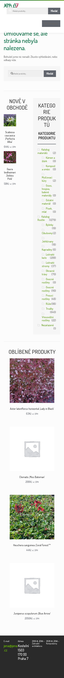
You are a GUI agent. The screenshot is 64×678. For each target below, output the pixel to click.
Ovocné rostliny (48, 280)
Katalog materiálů (43, 151)
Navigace (53, 23)
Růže (48, 303)
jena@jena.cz (10, 647)
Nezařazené (48, 325)
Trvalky (49, 308)
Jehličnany (47, 241)
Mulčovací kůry (47, 179)
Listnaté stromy (48, 264)
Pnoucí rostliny (47, 297)
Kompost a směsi (48, 167)
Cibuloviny (47, 233)
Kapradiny (47, 249)
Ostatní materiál (47, 201)
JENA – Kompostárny (11, 5)
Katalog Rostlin (43, 218)
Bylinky (49, 224)
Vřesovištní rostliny (48, 318)
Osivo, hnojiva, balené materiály (47, 190)
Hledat (54, 10)
